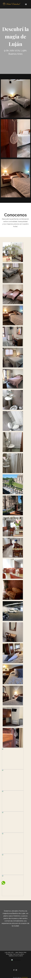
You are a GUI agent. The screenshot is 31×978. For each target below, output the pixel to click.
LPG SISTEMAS (25, 977)
